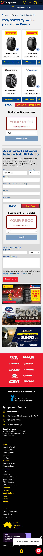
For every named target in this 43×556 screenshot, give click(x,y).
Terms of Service (21, 274)
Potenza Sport (11, 91)
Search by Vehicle (9, 447)
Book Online (8, 493)
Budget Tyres (7, 514)
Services (6, 469)
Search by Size (8, 450)
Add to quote (8, 62)
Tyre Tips (6, 458)
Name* (6, 177)
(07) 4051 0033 (13, 420)
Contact (6, 490)
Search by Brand (9, 452)
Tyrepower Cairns (23, 7)
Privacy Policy (8, 274)
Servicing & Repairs (10, 477)
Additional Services (9, 485)
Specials (6, 487)
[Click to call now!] (25, 2)
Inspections (6, 474)
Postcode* (7, 197)
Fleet (5, 496)
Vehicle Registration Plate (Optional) (12, 248)
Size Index (6, 509)
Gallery (6, 501)
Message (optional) (10, 256)
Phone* (15, 184)
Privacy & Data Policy (15, 546)
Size (4, 170)
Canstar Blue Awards (10, 511)
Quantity (32, 170)
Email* (5, 191)
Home (6, 15)
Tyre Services (7, 479)
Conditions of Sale (27, 546)
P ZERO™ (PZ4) (11, 53)
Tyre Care (6, 455)
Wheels (6, 461)
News (5, 499)
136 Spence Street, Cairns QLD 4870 (22, 416)
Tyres (5, 444)
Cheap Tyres (7, 517)
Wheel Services (8, 482)
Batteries (6, 471)
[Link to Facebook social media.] (21, 551)
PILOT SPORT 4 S (32, 91)
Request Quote (10, 279)
